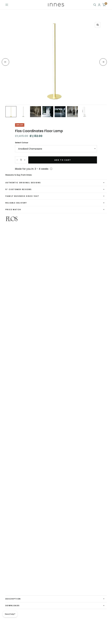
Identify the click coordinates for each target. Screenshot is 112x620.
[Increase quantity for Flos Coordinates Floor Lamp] (25, 160)
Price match (13, 209)
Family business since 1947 (22, 196)
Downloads (12, 605)
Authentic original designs (23, 182)
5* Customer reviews (18, 189)
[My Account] (99, 5)
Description (13, 599)
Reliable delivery (16, 203)
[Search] (94, 5)
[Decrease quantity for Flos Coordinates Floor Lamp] (17, 160)
